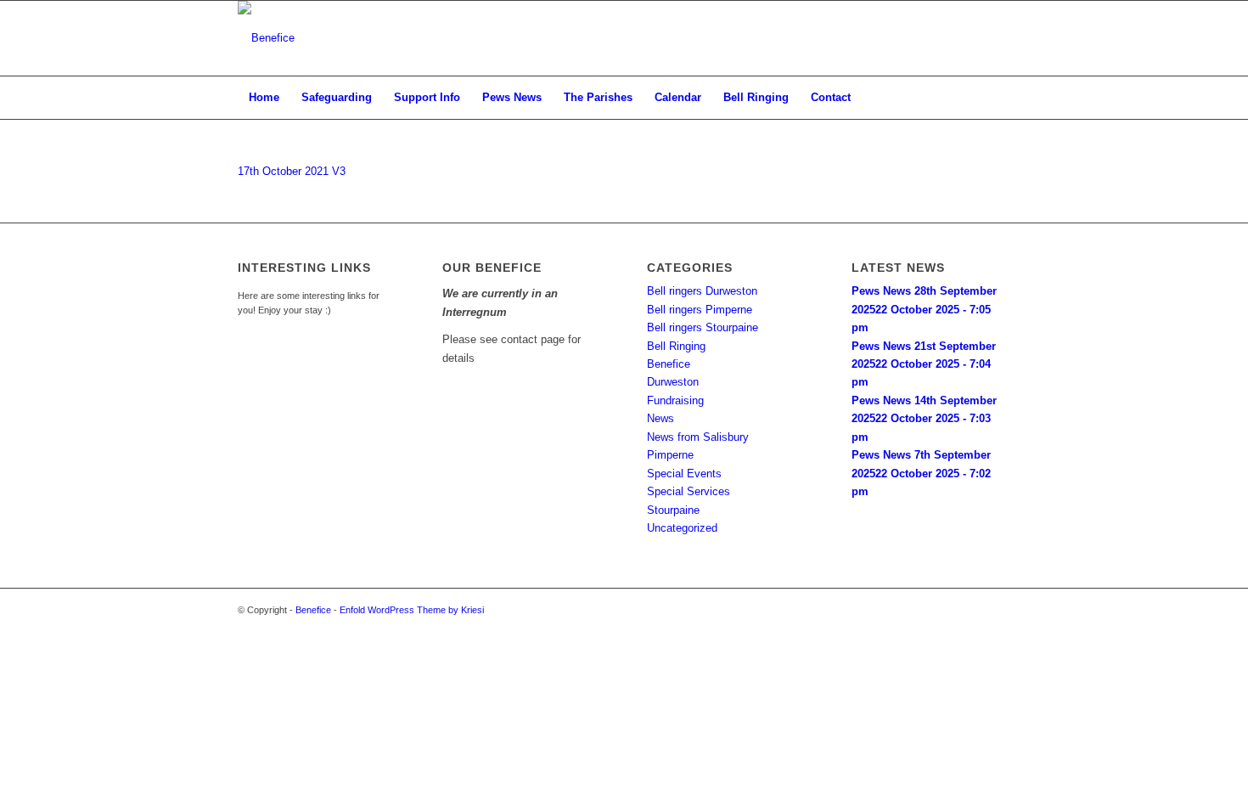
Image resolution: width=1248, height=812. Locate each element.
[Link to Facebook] (997, 38)
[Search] (999, 97)
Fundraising (675, 400)
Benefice (668, 364)
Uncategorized (682, 528)
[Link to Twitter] (972, 38)
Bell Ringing (676, 346)
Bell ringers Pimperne (699, 309)
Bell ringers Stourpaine (702, 327)
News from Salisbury (698, 437)
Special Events (684, 473)
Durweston (673, 381)
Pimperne (670, 454)
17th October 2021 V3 (292, 171)
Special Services (688, 491)
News (660, 418)
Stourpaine (673, 510)
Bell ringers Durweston (702, 291)
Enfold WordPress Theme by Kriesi (412, 610)
